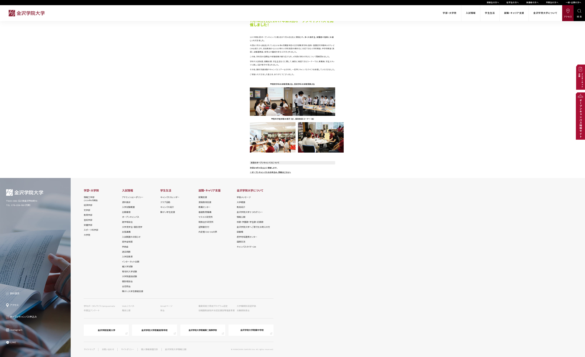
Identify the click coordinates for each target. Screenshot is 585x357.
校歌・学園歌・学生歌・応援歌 (250, 222)
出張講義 (126, 232)
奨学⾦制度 (127, 242)
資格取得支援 (205, 202)
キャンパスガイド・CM (246, 247)
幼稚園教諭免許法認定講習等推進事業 (217, 310)
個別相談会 (127, 281)
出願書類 (126, 212)
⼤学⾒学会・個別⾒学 (132, 227)
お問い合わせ (108, 349)
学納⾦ (125, 247)
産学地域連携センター (247, 237)
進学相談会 (127, 222)
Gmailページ (166, 306)
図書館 (240, 232)
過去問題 (126, 252)
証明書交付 (204, 227)
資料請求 (126, 202)
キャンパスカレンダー (169, 197)
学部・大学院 (449, 13)
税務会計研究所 (206, 222)
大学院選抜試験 (129, 276)
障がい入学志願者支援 (132, 291)
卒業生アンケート (92, 310)
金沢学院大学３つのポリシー (250, 212)
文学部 (87, 210)
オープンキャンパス (130, 217)
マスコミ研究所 (206, 217)
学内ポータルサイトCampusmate (99, 306)
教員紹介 (241, 207)
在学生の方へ (512, 2)
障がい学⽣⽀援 (167, 212)
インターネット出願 (130, 261)
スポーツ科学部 (91, 230)
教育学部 (88, 215)
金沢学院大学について (545, 13)
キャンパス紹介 (167, 207)
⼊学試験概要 (128, 207)
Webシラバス (128, 306)
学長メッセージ (244, 197)
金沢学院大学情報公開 (175, 349)
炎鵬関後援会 (243, 310)
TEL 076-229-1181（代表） (18, 205)
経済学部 (88, 205)
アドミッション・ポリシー (132, 197)
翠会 (162, 310)
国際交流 (241, 242)
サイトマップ (89, 349)
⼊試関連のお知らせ (131, 237)
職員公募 (126, 310)
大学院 (87, 235)
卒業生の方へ (552, 2)
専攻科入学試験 (129, 271)
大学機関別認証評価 (246, 306)
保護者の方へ (532, 2)
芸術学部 (88, 220)
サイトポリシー (127, 349)
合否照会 (126, 286)
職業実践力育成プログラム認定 (213, 306)
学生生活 (490, 13)
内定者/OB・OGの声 (208, 232)
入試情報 (471, 13)
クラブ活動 (165, 202)
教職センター (205, 207)
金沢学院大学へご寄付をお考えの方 (253, 227)
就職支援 (203, 197)
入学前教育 (127, 256)
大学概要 (241, 202)
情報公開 (241, 217)
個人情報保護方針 (149, 349)
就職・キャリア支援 (514, 13)
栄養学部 (88, 225)
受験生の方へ (493, 2)
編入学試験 (127, 266)
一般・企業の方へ (573, 2)
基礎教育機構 (205, 212)
